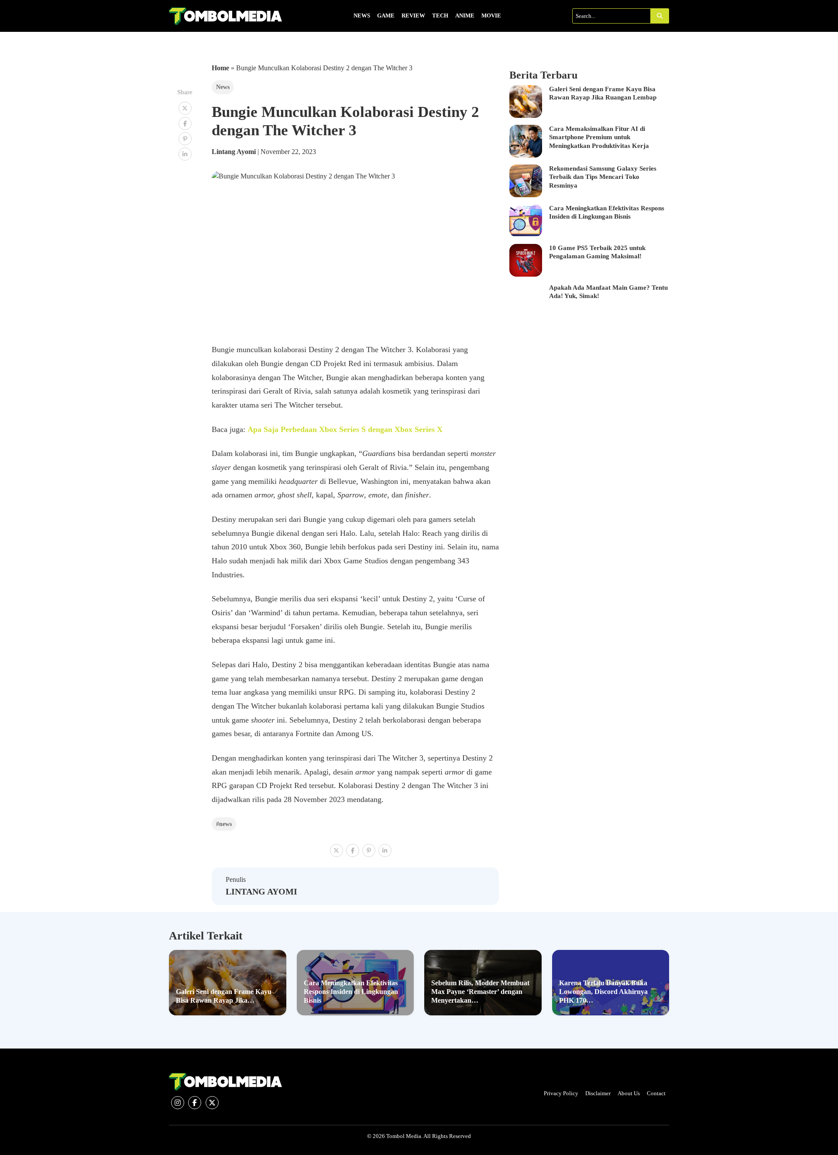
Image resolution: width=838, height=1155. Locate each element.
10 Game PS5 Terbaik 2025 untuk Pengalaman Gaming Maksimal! (597, 252)
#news (224, 823)
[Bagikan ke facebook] (185, 123)
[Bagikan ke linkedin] (185, 154)
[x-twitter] (212, 1102)
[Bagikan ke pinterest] (185, 138)
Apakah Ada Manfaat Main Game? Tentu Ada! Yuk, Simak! (608, 292)
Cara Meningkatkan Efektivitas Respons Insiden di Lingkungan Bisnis (606, 212)
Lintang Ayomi (235, 151)
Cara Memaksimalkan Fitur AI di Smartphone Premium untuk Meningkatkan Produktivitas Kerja (599, 137)
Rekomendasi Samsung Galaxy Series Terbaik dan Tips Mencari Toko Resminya (602, 177)
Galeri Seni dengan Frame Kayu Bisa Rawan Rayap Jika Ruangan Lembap (602, 93)
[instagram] (177, 1102)
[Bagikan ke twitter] (185, 108)
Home (220, 68)
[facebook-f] (194, 1102)
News (223, 86)
